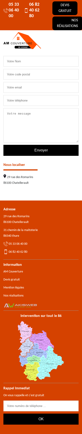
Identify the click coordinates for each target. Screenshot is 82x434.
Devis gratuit (65, 8)
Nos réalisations (13, 295)
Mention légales (13, 287)
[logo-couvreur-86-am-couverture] (22, 40)
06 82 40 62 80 (34, 10)
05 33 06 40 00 (14, 10)
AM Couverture (13, 271)
